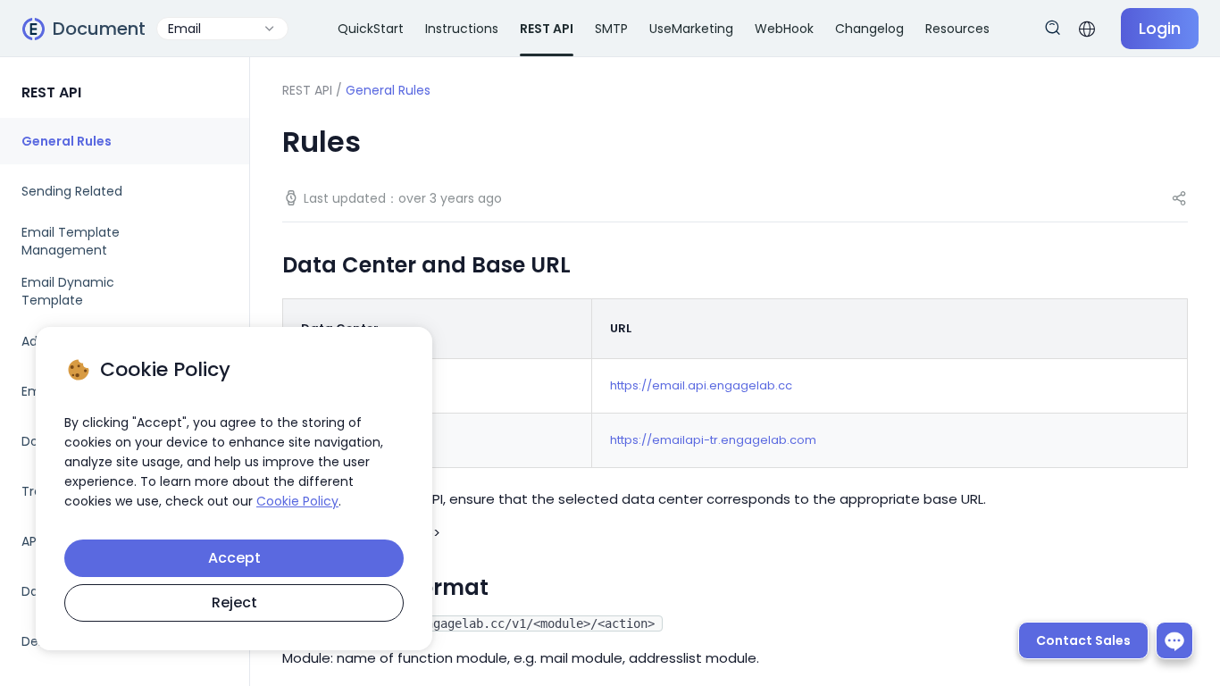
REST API (307, 90)
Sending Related (71, 191)
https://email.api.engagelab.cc (701, 385)
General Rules (66, 141)
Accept (234, 558)
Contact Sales (1083, 640)
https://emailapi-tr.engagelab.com (713, 439)
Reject (234, 602)
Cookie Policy (297, 501)
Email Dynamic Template (67, 291)
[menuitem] (124, 141)
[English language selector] (1086, 28)
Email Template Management (70, 241)
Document (99, 29)
